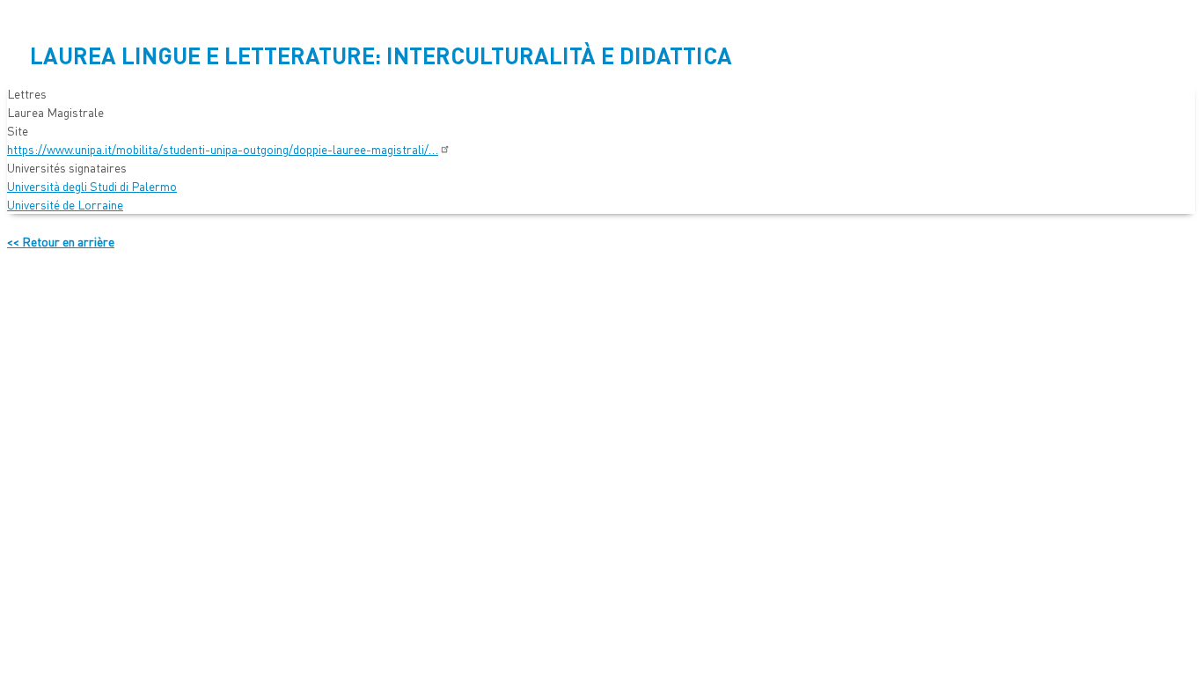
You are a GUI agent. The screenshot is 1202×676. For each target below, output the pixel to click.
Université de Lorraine (65, 204)
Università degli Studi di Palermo (92, 186)
